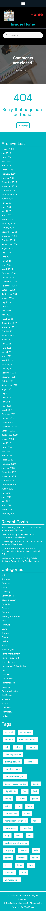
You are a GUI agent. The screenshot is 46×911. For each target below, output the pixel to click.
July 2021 (6, 393)
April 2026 (7, 165)
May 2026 (6, 161)
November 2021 (9, 377)
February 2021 (8, 414)
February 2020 (9, 464)
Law (3, 670)
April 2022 (6, 356)
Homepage (23, 125)
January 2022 (8, 368)
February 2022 (8, 364)
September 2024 (10, 244)
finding (8, 798)
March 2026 (7, 169)
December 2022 (9, 323)
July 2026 (6, 153)
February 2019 (8, 513)
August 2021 (7, 389)
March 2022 (7, 360)
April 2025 (7, 215)
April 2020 (7, 455)
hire (18, 806)
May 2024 (6, 261)
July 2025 (6, 202)
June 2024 (7, 256)
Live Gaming (7, 678)
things (19, 865)
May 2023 (6, 310)
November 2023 (9, 285)
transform (9, 872)
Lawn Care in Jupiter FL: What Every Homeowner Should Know (18, 536)
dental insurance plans (15, 784)
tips (31, 865)
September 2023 (9, 294)
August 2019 (7, 488)
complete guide (12, 769)
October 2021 (8, 381)
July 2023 (6, 302)
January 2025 (8, 227)
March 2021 (7, 410)
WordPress (29, 907)
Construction (8, 595)
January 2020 (8, 468)
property (9, 850)
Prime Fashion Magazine (15, 903)
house (36, 820)
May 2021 (6, 401)
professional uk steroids (16, 843)
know (18, 835)
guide (7, 806)
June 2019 (6, 497)
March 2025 (7, 219)
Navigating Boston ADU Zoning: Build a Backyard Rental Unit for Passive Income (20, 560)
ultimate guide (12, 879)
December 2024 (9, 232)
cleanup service (12, 761)
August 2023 (8, 298)
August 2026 (8, 149)
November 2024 (9, 236)
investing (26, 828)
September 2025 (10, 194)
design (36, 784)
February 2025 (9, 223)
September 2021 (9, 385)
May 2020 (6, 451)
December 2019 (9, 472)
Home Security (8, 662)
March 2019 (7, 509)
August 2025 (8, 198)
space (35, 857)
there (7, 865)
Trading (5, 716)
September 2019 (9, 484)
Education (6, 604)
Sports (5, 703)
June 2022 (6, 348)
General (5, 637)
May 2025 (6, 211)
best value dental (27, 739)
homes (27, 813)
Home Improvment (10, 658)
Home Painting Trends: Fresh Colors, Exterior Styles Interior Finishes (22, 529)
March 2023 (7, 319)
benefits (9, 739)
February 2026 (9, 173)
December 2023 (9, 281)
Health (5, 641)
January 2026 (8, 178)
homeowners (11, 813)
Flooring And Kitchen (11, 616)
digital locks (10, 791)
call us (18, 747)
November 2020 (9, 426)
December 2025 (9, 182)
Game (4, 629)
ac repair (9, 732)
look (29, 835)
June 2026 (7, 157)
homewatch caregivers (15, 820)
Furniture (6, 624)
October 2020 (8, 430)
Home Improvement (11, 653)
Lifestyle (5, 674)
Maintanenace (8, 682)
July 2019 (6, 493)
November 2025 (9, 186)
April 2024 (7, 265)
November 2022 (9, 327)
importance (10, 828)
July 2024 (6, 252)
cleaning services (13, 754)
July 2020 (6, 443)
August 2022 (8, 339)
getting (35, 798)
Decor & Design (9, 600)
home (29, 806)
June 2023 (6, 306)
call (6, 747)
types (23, 872)
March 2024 (7, 269)
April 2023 (6, 314)
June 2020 (7, 447)
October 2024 (8, 240)
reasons (23, 850)
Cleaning (6, 591)
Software (6, 699)
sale (36, 850)
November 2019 (9, 476)
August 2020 (8, 439)
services (21, 857)
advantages (25, 732)
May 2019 (6, 501)
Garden (5, 633)
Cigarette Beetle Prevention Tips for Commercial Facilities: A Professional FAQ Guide (21, 551)
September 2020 (10, 435)
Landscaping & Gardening (14, 666)
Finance (5, 612)
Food (4, 620)
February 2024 (9, 273)
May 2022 (6, 352)
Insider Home (23, 24)
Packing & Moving (10, 691)
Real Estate (7, 695)
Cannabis (6, 583)
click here (31, 761)
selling (8, 857)
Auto (4, 575)
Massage (6, 687)
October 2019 (8, 480)
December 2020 (9, 422)
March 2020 (7, 459)
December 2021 (9, 372)
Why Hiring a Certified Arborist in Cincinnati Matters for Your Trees (22, 543)
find (35, 791)
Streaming (6, 707)
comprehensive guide (15, 776)
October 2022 (8, 331)
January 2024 (8, 277)
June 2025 (7, 207)
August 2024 (8, 248)
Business (6, 579)
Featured (6, 608)
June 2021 (6, 397)
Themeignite (36, 903)
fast (24, 791)
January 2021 (8, 418)
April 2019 (6, 505)
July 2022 (6, 343)
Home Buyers (8, 649)
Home (4, 645)
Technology (7, 711)
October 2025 (8, 190)
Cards (4, 587)
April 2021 (6, 406)
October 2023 (8, 290)
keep (7, 835)
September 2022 (9, 335)
